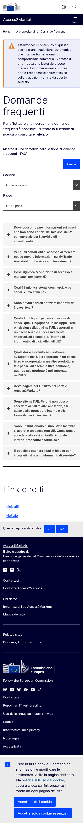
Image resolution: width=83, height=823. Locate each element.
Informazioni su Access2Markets (27, 607)
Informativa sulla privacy (21, 730)
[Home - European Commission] (31, 667)
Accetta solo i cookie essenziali (43, 813)
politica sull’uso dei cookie (43, 780)
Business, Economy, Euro (22, 642)
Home (6, 31)
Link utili (12, 507)
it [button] (63, 7)
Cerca (74, 7)
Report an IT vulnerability (22, 705)
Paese (7, 195)
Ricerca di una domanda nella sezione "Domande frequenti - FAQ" (39, 151)
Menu (75, 22)
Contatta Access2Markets (22, 588)
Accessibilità (12, 746)
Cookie (8, 722)
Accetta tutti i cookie (35, 802)
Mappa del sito (14, 614)
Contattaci (11, 697)
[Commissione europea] (11, 6)
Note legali (11, 738)
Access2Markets (15, 545)
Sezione (9, 175)
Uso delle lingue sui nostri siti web (28, 714)
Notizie (12, 515)
